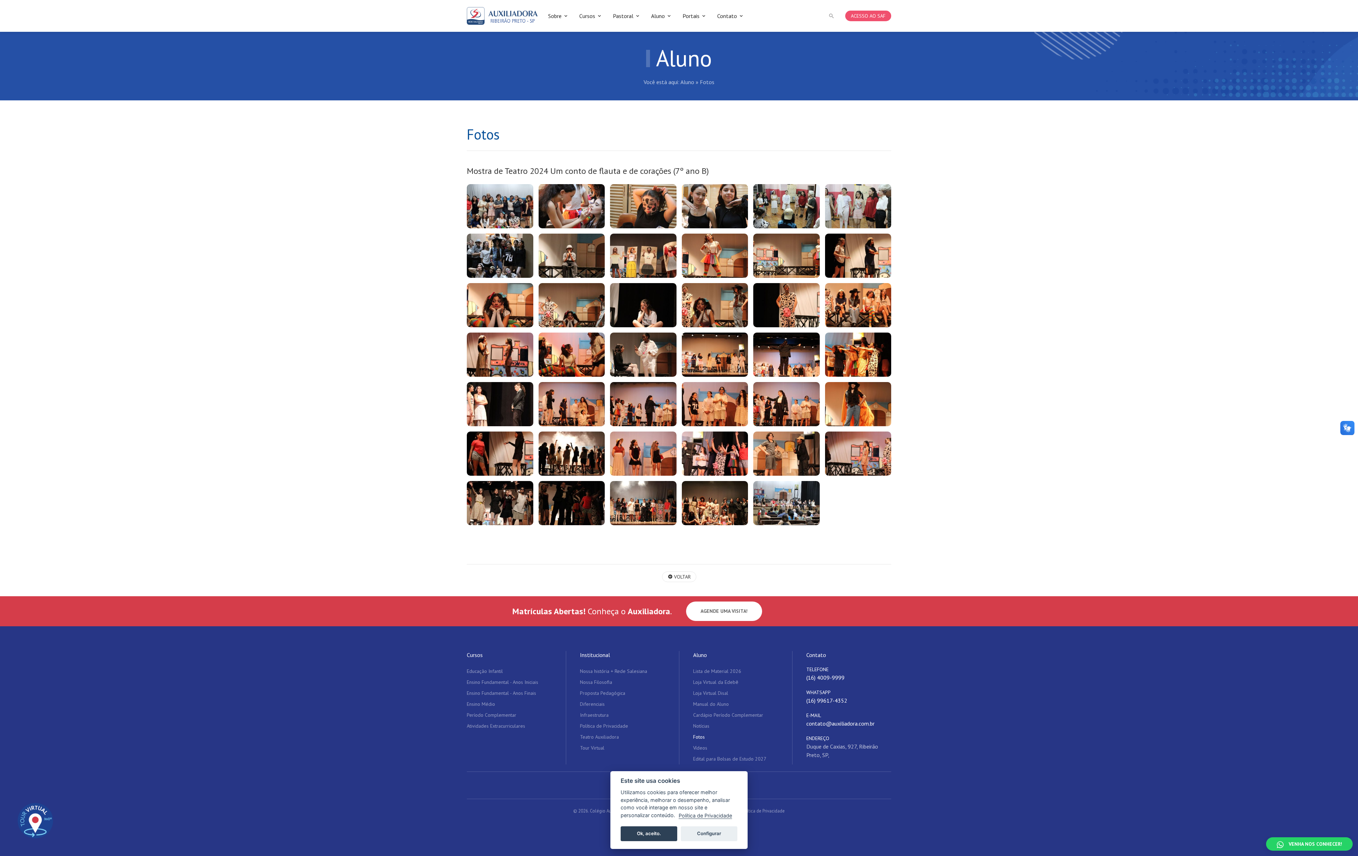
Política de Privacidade (763, 811)
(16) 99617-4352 (826, 700)
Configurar (709, 833)
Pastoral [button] (623, 15)
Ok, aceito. (649, 833)
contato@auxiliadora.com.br (840, 723)
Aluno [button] (658, 15)
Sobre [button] (555, 15)
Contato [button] (727, 15)
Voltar (682, 577)
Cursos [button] (587, 15)
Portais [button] (691, 15)
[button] (831, 16)
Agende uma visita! (724, 611)
